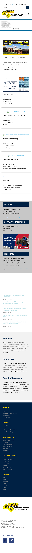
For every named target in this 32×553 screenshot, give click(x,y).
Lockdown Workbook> (9, 211)
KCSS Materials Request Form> (11, 209)
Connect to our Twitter (12, 371)
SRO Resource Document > (10, 231)
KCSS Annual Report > (9, 164)
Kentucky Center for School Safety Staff (14, 363)
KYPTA (5, 490)
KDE (4, 478)
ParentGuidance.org (10, 139)
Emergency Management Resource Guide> (14, 168)
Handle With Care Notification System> (13, 258)
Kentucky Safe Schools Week (14, 116)
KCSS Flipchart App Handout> (11, 213)
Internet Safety (6, 415)
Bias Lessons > (7, 101)
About (14, 4)
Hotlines (6, 180)
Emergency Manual (8, 446)
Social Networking (8, 432)
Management (6, 450)
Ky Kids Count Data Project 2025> (12, 260)
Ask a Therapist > (7, 148)
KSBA (4, 480)
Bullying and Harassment (9, 413)
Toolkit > (5, 124)
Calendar (18, 4)
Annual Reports (7, 467)
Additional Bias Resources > (10, 104)
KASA (4, 484)
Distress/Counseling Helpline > (11, 187)
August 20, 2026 (7, 299)
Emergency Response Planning (14, 58)
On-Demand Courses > (9, 145)
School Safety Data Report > (10, 166)
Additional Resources (11, 160)
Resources (6, 463)
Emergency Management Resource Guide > (15, 67)
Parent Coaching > (8, 143)
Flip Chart (5, 448)
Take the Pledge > (8, 122)
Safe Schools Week (8, 444)
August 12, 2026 (7, 326)
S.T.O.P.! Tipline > (7, 189)
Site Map (10, 4)
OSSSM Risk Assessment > (10, 69)
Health (4, 428)
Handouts (5, 442)
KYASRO (5, 482)
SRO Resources (7, 469)
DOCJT (5, 486)
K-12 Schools (8, 95)
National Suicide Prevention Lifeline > (13, 185)
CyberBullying (6, 417)
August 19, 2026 (7, 312)
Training (5, 465)
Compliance (6, 461)
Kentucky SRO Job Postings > (11, 226)
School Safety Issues (8, 440)
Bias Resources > (7, 99)
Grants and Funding (8, 459)
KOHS (4, 488)
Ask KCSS (23, 4)
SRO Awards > (7, 228)
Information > (6, 120)
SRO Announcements (14, 222)
